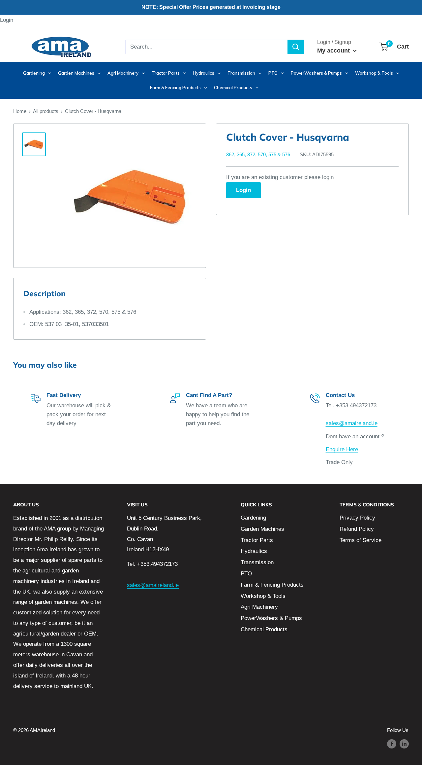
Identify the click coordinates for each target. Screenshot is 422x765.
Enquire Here (342, 449)
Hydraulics (254, 551)
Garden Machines (262, 529)
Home (19, 111)
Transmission (257, 562)
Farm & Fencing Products (272, 585)
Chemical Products (264, 629)
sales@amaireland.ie (351, 423)
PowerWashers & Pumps (271, 618)
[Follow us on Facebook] (391, 743)
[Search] (295, 47)
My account (334, 50)
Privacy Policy (357, 518)
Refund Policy (357, 529)
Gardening (253, 518)
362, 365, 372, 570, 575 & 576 (258, 154)
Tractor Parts (257, 540)
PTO (246, 573)
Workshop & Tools (263, 596)
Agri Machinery (259, 607)
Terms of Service (360, 540)
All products (45, 111)
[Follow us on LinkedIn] (404, 743)
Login (6, 20)
